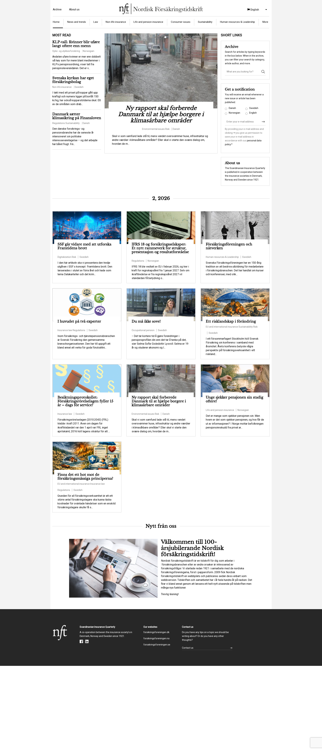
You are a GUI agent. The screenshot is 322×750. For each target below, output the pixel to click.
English (253, 112)
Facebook (81, 641)
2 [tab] (161, 37)
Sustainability (205, 21)
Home (56, 21)
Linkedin (87, 641)
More (265, 21)
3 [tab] (166, 37)
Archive (57, 9)
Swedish (253, 108)
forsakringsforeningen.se (156, 644)
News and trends (76, 21)
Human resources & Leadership (237, 21)
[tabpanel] (161, 93)
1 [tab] (156, 37)
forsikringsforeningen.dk (156, 632)
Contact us (187, 647)
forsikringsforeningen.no (156, 638)
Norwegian (234, 112)
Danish (232, 108)
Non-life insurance (116, 21)
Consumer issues (180, 21)
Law (95, 21)
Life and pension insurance (148, 21)
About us (74, 9)
